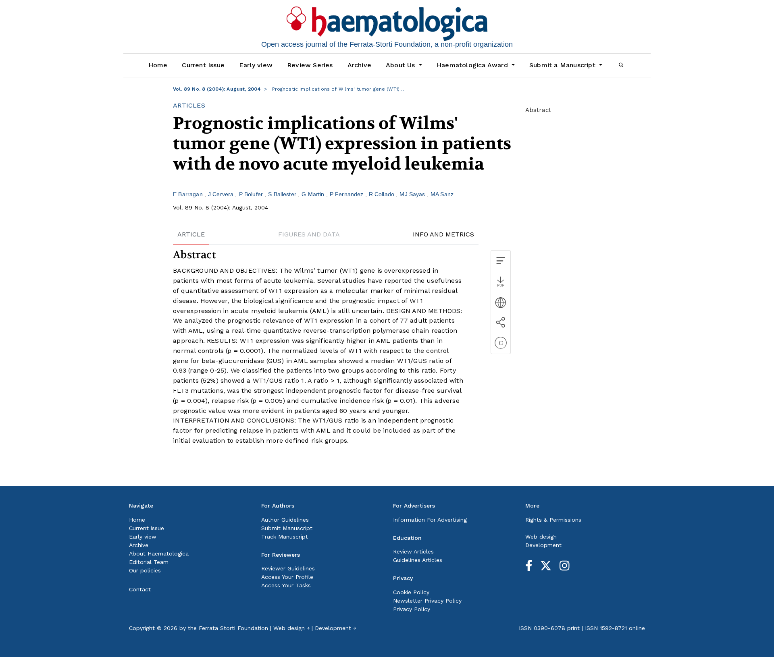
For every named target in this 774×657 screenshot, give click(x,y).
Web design (541, 536)
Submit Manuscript (286, 528)
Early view (256, 65)
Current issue (146, 528)
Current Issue (203, 65)
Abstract (538, 110)
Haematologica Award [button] (473, 65)
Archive (359, 65)
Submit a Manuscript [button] (563, 65)
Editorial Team (149, 562)
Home (158, 65)
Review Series (310, 65)
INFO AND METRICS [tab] (443, 234)
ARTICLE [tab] (191, 234)
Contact (140, 589)
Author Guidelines (285, 519)
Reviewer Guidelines (288, 568)
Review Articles (413, 551)
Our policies (145, 570)
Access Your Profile (287, 577)
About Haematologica (159, 553)
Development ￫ (335, 628)
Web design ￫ (291, 628)
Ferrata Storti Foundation (233, 628)
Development (543, 545)
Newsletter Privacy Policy (427, 600)
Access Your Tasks (286, 585)
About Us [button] (401, 65)
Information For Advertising (430, 519)
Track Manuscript (284, 536)
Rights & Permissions (553, 519)
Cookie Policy (411, 592)
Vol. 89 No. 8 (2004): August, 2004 (217, 89)
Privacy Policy (411, 609)
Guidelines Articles (417, 560)
